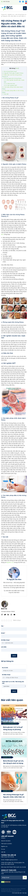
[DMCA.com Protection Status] (6, 882)
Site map (24, 893)
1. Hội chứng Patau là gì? (9, 71)
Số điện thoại (5, 640)
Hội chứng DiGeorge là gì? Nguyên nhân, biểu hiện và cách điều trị (13, 797)
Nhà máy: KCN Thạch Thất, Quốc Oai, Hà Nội (13, 867)
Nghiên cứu (11, 14)
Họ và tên (5, 668)
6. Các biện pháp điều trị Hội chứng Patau (13, 91)
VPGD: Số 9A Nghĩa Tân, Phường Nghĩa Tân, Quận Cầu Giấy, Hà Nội (13, 863)
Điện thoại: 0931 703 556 (7, 857)
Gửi (25, 877)
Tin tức (3, 849)
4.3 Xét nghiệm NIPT (10, 85)
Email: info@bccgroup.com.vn (9, 859)
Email (3, 633)
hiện (17, 68)
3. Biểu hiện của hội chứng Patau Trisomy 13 (12, 76)
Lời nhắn (3, 647)
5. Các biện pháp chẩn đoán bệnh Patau (12, 88)
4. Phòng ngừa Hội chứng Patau (11, 78)
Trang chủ (4, 14)
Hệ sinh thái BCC (5, 841)
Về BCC (3, 838)
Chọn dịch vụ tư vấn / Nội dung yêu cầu (13, 682)
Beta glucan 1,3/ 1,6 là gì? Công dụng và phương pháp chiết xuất (13, 729)
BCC (2, 234)
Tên (2, 626)
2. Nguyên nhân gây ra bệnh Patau (12, 73)
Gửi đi (14, 656)
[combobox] (3, 643)
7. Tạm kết (5, 94)
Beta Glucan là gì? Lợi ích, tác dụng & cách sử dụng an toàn (13, 763)
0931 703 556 (6, 1)
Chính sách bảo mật (17, 893)
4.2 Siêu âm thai (9, 83)
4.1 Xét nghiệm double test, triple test (14, 81)
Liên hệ (3, 852)
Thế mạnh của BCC (6, 843)
